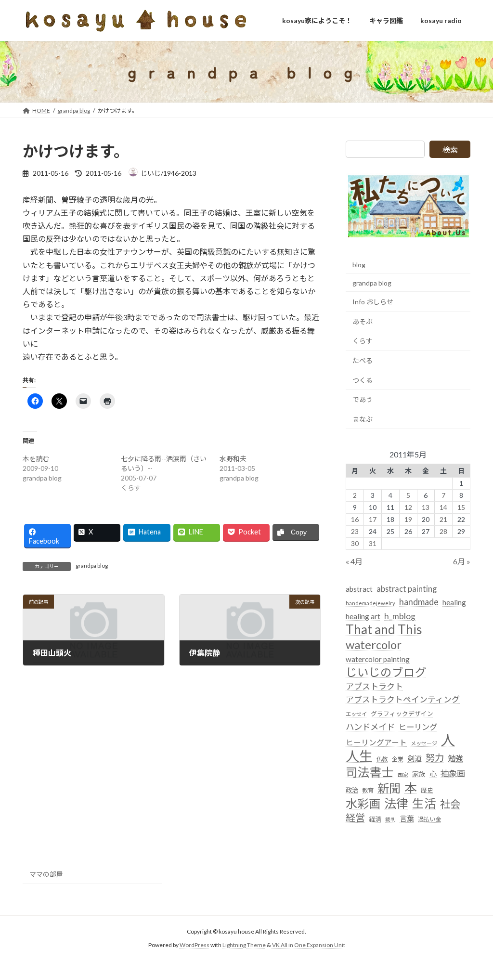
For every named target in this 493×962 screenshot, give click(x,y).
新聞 (389, 787)
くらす (362, 341)
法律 (396, 803)
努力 (435, 757)
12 (408, 507)
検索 (450, 149)
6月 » (461, 561)
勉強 (455, 758)
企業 (397, 759)
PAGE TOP (472, 924)
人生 (359, 756)
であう (362, 399)
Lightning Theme (244, 945)
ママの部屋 (46, 874)
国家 (403, 775)
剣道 (414, 758)
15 (461, 507)
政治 (352, 790)
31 (372, 543)
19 (408, 519)
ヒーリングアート (376, 742)
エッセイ (356, 714)
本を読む (36, 459)
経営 (355, 817)
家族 (419, 774)
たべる (362, 360)
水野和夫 (233, 459)
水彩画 (363, 803)
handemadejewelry (370, 603)
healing (454, 602)
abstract (359, 589)
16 (355, 519)
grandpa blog (92, 565)
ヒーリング (418, 726)
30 (355, 543)
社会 (450, 804)
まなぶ (362, 419)
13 (425, 507)
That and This (384, 630)
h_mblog (399, 616)
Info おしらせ (372, 302)
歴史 (427, 790)
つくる (362, 380)
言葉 (407, 818)
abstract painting (406, 588)
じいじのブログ (386, 672)
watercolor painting (378, 659)
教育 (368, 790)
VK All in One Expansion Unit (308, 945)
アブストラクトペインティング (403, 700)
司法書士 (370, 772)
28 (443, 531)
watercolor (374, 644)
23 (355, 531)
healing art (363, 616)
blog (358, 264)
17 (372, 519)
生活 (424, 803)
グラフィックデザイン (402, 713)
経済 (375, 819)
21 (443, 519)
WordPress (194, 945)
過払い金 (429, 819)
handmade (419, 602)
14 (443, 507)
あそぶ (362, 321)
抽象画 (453, 774)
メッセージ (424, 743)
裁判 (390, 819)
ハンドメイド (370, 727)
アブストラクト (374, 686)
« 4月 (354, 561)
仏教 (382, 759)
